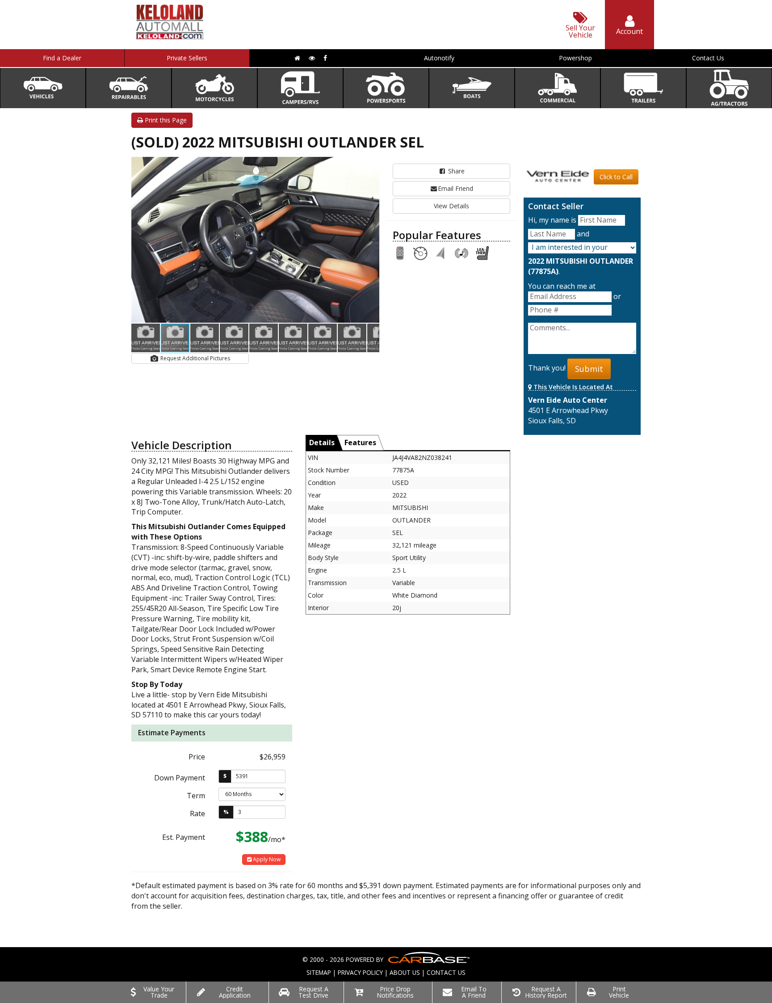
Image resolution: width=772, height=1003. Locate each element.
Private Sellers (187, 58)
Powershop (575, 58)
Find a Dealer (62, 58)
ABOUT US (405, 972)
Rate (197, 813)
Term (196, 796)
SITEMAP (318, 972)
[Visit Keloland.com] (169, 36)
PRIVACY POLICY (360, 972)
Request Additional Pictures (194, 358)
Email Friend (455, 188)
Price (197, 757)
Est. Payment (183, 837)
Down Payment (179, 778)
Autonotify (439, 58)
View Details (451, 206)
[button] (371, 165)
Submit (589, 368)
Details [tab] (322, 442)
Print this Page (165, 120)
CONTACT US (446, 972)
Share (455, 171)
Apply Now (266, 859)
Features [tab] (360, 442)
